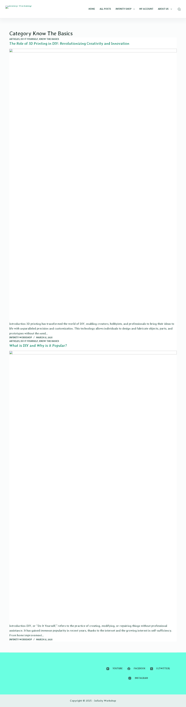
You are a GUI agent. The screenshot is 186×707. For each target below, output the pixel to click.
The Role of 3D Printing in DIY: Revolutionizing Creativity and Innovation (69, 43)
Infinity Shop (124, 9)
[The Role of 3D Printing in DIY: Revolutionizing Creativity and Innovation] (93, 185)
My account (146, 9)
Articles (14, 39)
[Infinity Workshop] (18, 10)
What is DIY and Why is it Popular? (38, 345)
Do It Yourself (29, 39)
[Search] (179, 9)
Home (91, 9)
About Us (163, 9)
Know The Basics (49, 39)
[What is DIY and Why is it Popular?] (93, 487)
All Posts (105, 9)
